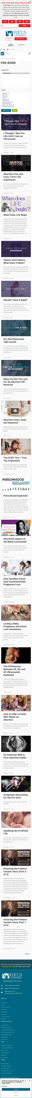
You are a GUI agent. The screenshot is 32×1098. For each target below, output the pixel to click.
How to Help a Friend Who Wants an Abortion (14, 717)
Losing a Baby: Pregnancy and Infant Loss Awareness (14, 626)
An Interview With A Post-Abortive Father (14, 756)
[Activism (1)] (16, 96)
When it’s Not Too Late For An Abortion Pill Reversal (15, 382)
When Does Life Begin (15, 214)
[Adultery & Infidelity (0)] (16, 105)
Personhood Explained (15, 495)
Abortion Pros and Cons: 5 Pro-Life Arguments (13, 177)
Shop (2, 1041)
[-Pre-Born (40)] (16, 73)
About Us (3, 998)
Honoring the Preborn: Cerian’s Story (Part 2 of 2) (15, 871)
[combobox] (16, 53)
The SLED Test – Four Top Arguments (15, 459)
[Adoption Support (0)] (16, 102)
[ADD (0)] (16, 98)
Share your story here (8, 966)
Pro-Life (7, 58)
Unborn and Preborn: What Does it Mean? (14, 261)
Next (27, 954)
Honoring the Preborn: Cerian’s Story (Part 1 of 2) (15, 922)
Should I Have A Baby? (15, 300)
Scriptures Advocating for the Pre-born (15, 796)
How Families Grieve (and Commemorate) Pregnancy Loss (14, 581)
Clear (14, 110)
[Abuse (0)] (16, 95)
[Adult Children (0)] (16, 103)
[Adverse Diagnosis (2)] (16, 106)
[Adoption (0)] (16, 100)
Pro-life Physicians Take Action (13, 340)
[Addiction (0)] (16, 99)
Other (24, 25)
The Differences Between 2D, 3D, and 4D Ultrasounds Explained (14, 670)
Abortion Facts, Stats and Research (14, 421)
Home (2, 58)
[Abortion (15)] (16, 93)
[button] (2, 53)
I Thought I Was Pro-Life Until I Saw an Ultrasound (14, 136)
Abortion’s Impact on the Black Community (14, 540)
